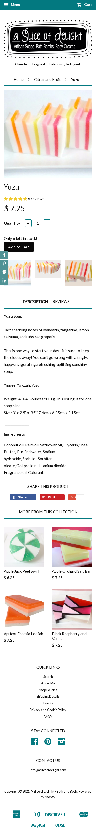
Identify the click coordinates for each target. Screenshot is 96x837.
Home (19, 79)
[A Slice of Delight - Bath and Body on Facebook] (34, 743)
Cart (87, 4)
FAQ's (48, 717)
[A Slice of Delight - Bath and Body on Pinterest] (48, 743)
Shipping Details (48, 696)
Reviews (60, 301)
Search (48, 677)
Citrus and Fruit (47, 79)
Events (48, 703)
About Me (48, 683)
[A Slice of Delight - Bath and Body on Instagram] (62, 743)
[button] (16, 198)
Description (35, 301)
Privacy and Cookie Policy (48, 710)
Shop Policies (48, 690)
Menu (15, 4)
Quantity (12, 223)
